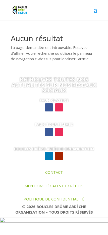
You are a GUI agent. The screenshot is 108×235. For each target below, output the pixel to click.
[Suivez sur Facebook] (49, 107)
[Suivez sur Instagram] (59, 107)
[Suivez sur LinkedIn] (49, 156)
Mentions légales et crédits (54, 185)
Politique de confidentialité (54, 198)
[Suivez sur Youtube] (59, 156)
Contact (54, 172)
